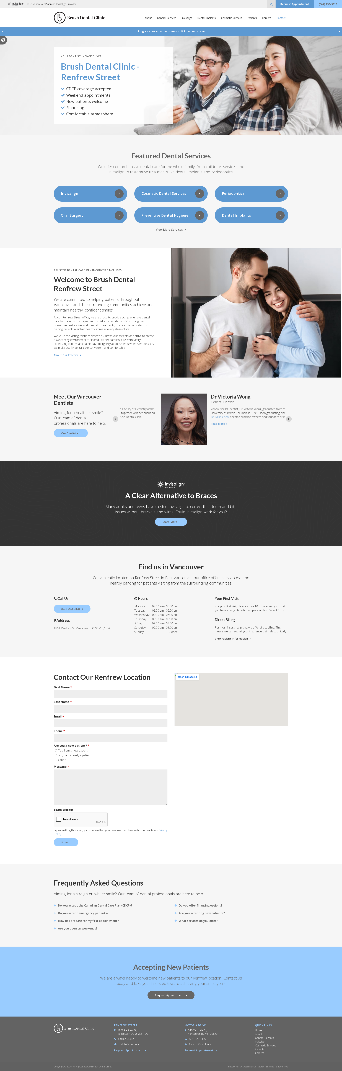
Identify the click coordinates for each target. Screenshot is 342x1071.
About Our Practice (66, 355)
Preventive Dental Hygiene (164, 215)
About (258, 1034)
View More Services (169, 230)
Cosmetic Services (265, 1045)
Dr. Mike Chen (179, 417)
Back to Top (282, 1066)
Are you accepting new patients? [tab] (202, 913)
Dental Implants (206, 18)
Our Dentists (69, 433)
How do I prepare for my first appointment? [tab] (88, 921)
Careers (266, 18)
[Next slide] (339, 31)
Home (258, 1030)
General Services (264, 1037)
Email (59, 716)
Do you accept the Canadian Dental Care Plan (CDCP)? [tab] (95, 905)
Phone (59, 731)
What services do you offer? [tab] (198, 921)
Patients (252, 18)
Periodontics (233, 193)
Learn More (169, 521)
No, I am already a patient (74, 755)
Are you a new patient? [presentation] (71, 746)
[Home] (79, 18)
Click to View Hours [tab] (129, 1044)
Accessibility (249, 1066)
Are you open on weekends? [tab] (77, 928)
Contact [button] (281, 18)
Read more (177, 423)
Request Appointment (129, 1050)
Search (261, 1066)
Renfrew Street (126, 1025)
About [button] (148, 18)
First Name (63, 687)
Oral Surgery (72, 215)
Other (62, 760)
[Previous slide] (115, 419)
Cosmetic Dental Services (163, 193)
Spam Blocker (63, 810)
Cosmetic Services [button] (231, 18)
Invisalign (187, 18)
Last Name (63, 702)
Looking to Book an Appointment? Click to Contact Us (170, 31)
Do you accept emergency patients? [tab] (83, 913)
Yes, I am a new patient (72, 750)
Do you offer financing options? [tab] (200, 905)
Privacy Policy (235, 1066)
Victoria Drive (195, 1025)
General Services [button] (166, 18)
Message (61, 767)
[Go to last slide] (2, 31)
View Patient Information (231, 638)
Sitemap (270, 1066)
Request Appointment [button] (294, 4)
